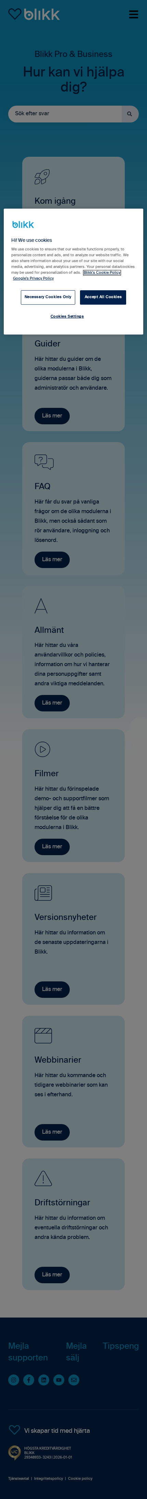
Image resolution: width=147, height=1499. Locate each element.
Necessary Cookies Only (48, 297)
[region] (74, 271)
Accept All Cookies (103, 297)
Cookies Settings (67, 317)
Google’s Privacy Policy (33, 278)
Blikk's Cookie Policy (102, 273)
